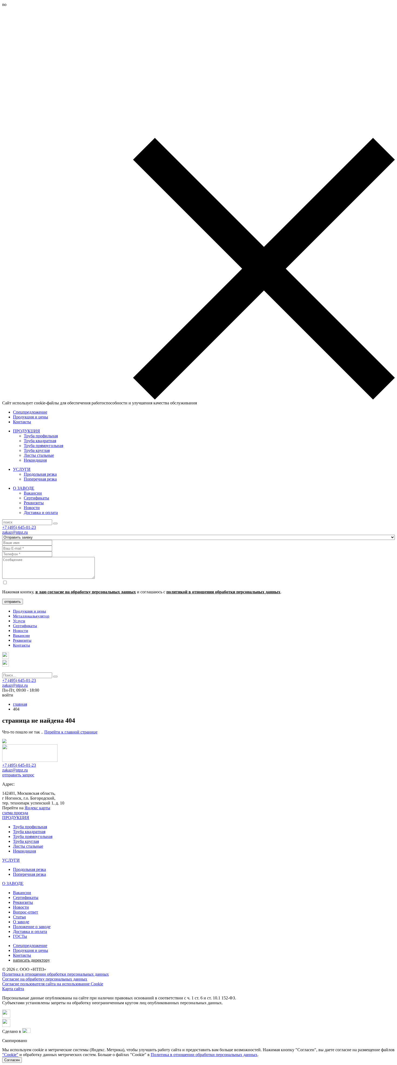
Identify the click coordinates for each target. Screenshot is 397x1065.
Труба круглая (37, 450)
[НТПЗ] (30, 760)
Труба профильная (41, 436)
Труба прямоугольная (43, 445)
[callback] (5, 665)
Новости (32, 507)
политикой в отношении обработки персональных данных (223, 592)
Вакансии (33, 493)
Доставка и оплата (41, 512)
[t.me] (5, 657)
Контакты (22, 422)
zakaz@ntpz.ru (15, 532)
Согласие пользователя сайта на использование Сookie (52, 984)
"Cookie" (10, 1054)
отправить (12, 602)
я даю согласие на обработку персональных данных (85, 592)
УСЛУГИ (22, 469)
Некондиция (35, 460)
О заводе (21, 921)
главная (20, 704)
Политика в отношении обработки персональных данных (55, 974)
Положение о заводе (32, 926)
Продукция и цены (30, 417)
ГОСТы (20, 936)
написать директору (31, 960)
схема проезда (15, 812)
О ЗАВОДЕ (23, 488)
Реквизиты (34, 503)
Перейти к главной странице (70, 732)
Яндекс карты (37, 808)
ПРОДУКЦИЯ (26, 431)
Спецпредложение (30, 412)
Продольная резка (40, 474)
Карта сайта (13, 988)
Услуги (19, 621)
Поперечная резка (40, 479)
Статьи (19, 917)
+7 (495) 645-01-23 (19, 527)
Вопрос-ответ (25, 912)
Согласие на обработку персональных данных (44, 979)
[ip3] (26, 1031)
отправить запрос (18, 775)
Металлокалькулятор (31, 616)
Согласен (12, 1060)
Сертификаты (36, 498)
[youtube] (6, 1025)
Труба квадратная (40, 440)
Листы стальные (39, 455)
